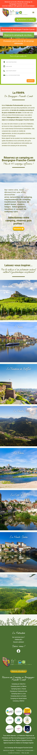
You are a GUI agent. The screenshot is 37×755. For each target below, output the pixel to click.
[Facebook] (18, 651)
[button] (33, 12)
